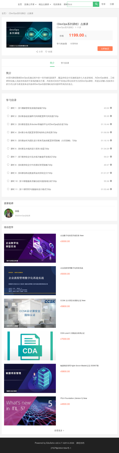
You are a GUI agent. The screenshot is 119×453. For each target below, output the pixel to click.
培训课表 (57, 4)
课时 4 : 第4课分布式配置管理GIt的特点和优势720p (34, 132)
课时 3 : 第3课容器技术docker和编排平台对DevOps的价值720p (39, 124)
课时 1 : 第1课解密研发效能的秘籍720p (28, 107)
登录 (103, 3)
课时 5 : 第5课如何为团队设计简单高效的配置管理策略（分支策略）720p (44, 140)
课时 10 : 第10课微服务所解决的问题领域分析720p (34, 181)
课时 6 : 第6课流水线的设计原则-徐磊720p (30, 148)
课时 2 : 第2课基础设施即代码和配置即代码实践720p (34, 116)
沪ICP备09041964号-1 (61, 447)
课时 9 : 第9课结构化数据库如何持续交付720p (31, 172)
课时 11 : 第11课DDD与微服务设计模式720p (31, 189)
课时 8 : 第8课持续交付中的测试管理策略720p (31, 164)
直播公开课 (29, 4)
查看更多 (58, 430)
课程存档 (80, 442)
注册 (112, 3)
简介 (52, 62)
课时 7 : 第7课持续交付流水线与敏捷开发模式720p (33, 156)
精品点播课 (44, 4)
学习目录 (65, 62)
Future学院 (9, 4)
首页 (20, 4)
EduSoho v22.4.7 (54, 442)
